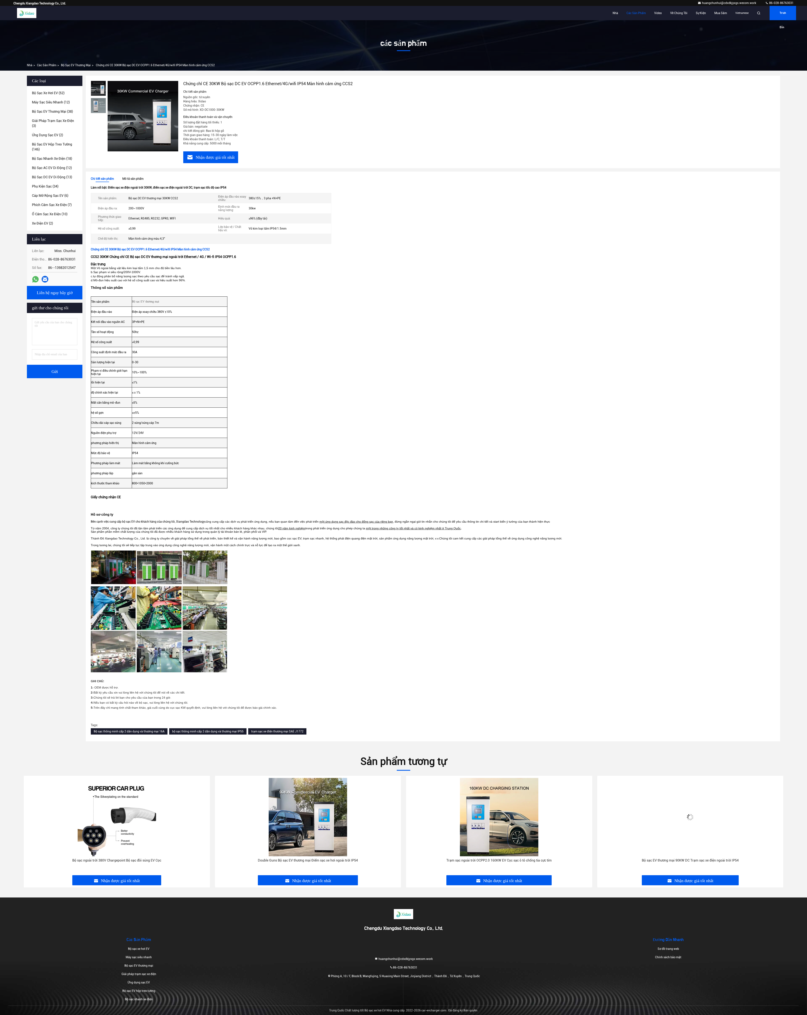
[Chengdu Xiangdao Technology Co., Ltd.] (26, 13)
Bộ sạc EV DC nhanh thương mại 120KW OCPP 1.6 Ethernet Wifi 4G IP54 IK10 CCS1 (690, 860)
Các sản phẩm (636, 13)
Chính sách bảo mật (668, 957)
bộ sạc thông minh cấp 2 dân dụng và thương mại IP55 (208, 731)
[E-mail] (45, 279)
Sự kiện (701, 13)
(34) (45, 186)
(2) (47, 135)
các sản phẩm (46, 65)
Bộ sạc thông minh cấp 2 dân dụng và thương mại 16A (129, 731)
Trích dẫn (783, 16)
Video (658, 13)
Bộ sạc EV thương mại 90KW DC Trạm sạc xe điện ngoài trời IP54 (499, 860)
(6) (50, 196)
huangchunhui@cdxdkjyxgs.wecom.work (729, 3)
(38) (52, 112)
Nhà (615, 13)
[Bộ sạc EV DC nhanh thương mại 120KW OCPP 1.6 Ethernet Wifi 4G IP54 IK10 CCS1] (690, 817)
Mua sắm (720, 13)
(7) (52, 205)
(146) (52, 146)
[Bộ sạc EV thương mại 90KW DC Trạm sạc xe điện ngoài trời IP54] (499, 817)
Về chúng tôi (678, 13)
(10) (49, 214)
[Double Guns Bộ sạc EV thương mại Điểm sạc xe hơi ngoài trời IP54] (117, 817)
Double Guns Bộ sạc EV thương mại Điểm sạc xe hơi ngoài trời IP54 (117, 860)
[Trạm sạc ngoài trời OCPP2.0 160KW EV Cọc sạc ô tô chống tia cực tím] (308, 817)
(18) (52, 159)
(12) (51, 102)
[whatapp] (35, 279)
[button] (31, 827)
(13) (52, 177)
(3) (53, 123)
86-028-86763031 (781, 3)
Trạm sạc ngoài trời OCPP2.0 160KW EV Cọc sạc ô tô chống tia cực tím (308, 860)
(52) (48, 93)
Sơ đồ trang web (668, 948)
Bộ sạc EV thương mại (76, 65)
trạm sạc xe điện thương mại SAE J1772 (277, 731)
